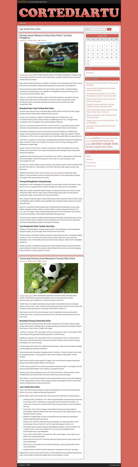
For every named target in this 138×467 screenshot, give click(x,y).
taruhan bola (97, 141)
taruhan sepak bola (105, 143)
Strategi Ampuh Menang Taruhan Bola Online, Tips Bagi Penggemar (46, 36)
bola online (53, 173)
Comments (43, 40)
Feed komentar (91, 162)
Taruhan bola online (26, 75)
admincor (24, 40)
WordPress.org (91, 166)
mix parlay (103, 138)
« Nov (88, 64)
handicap (96, 138)
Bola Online (33, 40)
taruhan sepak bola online (99, 146)
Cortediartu (22, 1)
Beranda (23, 23)
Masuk (88, 156)
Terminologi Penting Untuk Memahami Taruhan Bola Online (47, 258)
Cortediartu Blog (114, 465)
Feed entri (89, 159)
